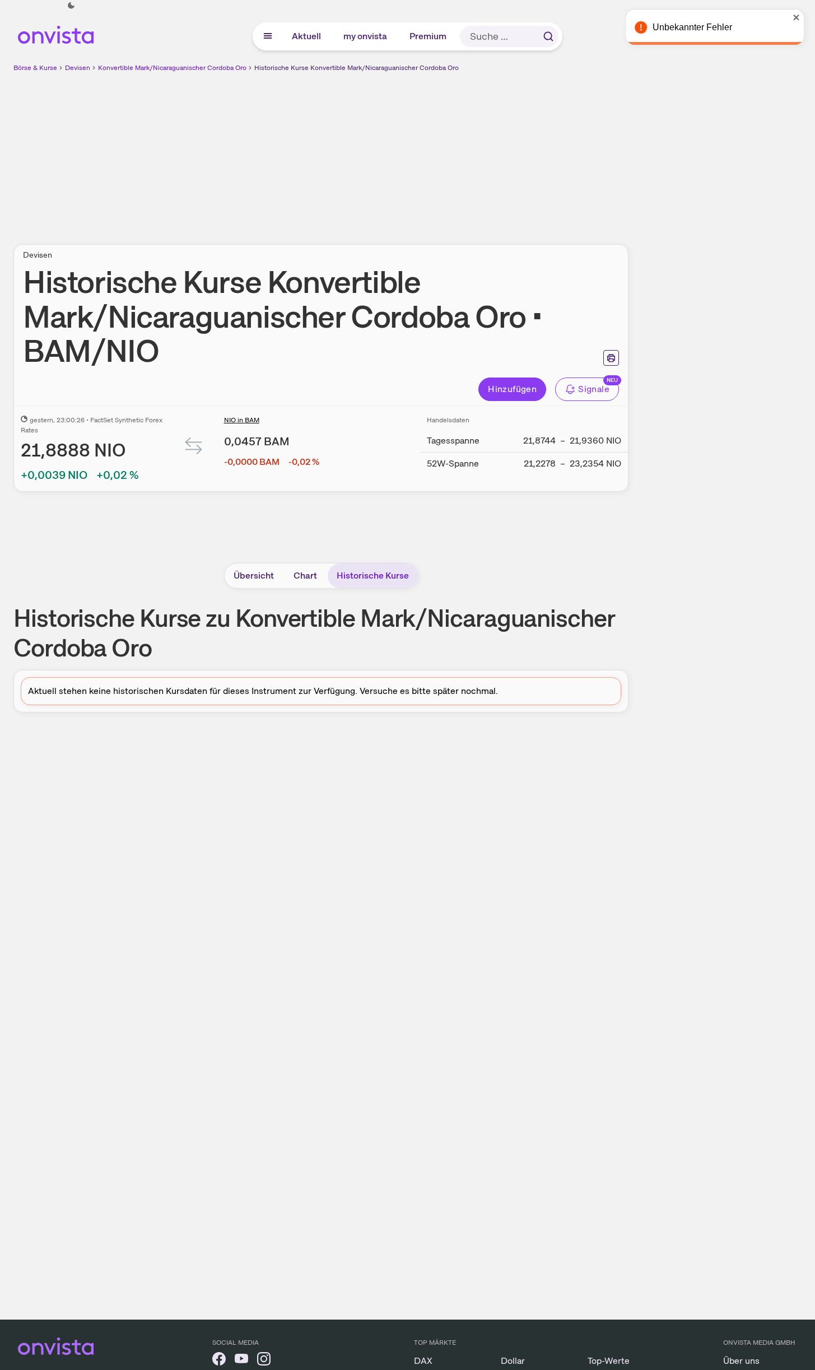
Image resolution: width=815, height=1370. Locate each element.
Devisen (77, 67)
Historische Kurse (373, 575)
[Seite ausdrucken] (611, 358)
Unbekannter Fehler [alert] (694, 27)
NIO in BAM (241, 420)
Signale (593, 389)
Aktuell (307, 36)
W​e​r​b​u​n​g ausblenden (417, 152)
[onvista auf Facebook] (219, 1360)
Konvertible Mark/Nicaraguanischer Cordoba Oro (172, 67)
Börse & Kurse (35, 67)
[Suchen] (548, 36)
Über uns (741, 1361)
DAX (423, 1361)
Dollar (513, 1361)
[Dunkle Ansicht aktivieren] (71, 5)
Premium (428, 36)
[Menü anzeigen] (268, 36)
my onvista (366, 36)
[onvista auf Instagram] (264, 1360)
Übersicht (254, 575)
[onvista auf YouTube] (241, 1360)
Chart (305, 575)
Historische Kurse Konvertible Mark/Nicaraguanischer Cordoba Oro (356, 67)
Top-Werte (609, 1361)
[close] (798, 17)
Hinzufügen (512, 389)
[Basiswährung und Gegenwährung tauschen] (194, 448)
